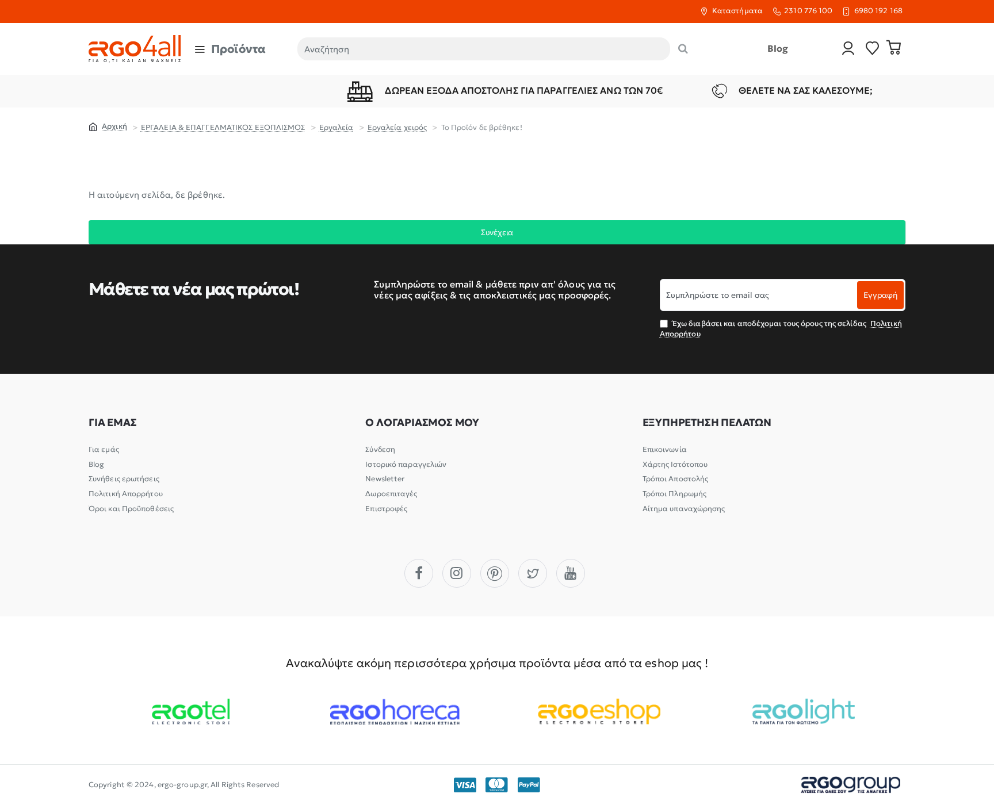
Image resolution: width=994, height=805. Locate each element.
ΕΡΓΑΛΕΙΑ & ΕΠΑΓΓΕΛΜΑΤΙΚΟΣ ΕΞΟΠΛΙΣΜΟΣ (223, 127)
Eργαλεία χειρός (397, 127)
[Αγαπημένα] (872, 49)
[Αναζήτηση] (683, 48)
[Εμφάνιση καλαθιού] (893, 48)
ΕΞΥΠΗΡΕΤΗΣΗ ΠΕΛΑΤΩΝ (707, 422)
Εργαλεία (336, 127)
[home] (108, 126)
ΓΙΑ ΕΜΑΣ (112, 422)
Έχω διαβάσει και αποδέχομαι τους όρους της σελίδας (781, 329)
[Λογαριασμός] (848, 49)
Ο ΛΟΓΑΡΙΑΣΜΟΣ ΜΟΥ (422, 422)
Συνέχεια (497, 232)
